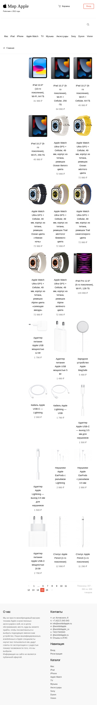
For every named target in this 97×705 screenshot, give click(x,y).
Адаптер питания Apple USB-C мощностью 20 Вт (38, 561)
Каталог (55, 660)
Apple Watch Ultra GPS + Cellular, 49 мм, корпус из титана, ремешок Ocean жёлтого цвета (83, 158)
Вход (88, 6)
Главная (10, 48)
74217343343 (58, 632)
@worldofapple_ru (60, 629)
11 (66, 586)
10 (61, 586)
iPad (12, 36)
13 (33, 590)
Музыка (49, 36)
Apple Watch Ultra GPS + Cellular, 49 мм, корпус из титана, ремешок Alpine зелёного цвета (60, 295)
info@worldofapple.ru (62, 623)
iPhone (20, 36)
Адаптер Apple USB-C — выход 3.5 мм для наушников (83, 430)
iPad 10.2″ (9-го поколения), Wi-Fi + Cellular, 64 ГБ (82, 93)
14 (38, 590)
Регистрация (56, 654)
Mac (6, 36)
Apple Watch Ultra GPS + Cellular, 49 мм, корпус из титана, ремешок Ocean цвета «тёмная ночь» (38, 226)
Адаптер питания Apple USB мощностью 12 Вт (38, 345)
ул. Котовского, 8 (60, 618)
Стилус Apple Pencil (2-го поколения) (60, 558)
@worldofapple (59, 626)
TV (42, 36)
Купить (61, 126)
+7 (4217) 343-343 (60, 621)
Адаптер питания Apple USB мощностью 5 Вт (60, 366)
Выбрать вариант (38, 68)
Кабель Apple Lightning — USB (60, 409)
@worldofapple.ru (60, 635)
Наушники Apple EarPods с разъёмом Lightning (60, 475)
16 (47, 590)
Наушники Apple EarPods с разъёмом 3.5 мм (83, 475)
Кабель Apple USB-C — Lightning (38, 409)
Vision (90, 36)
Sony (73, 36)
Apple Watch (32, 36)
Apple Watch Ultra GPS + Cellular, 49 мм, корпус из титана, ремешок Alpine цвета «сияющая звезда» (38, 295)
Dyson (81, 36)
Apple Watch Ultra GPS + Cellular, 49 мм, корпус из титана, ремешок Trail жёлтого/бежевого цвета (60, 226)
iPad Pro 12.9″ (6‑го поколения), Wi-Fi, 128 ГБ (84, 285)
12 (29, 590)
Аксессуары (62, 36)
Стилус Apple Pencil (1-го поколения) (83, 558)
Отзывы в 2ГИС (60, 638)
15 (42, 590)
